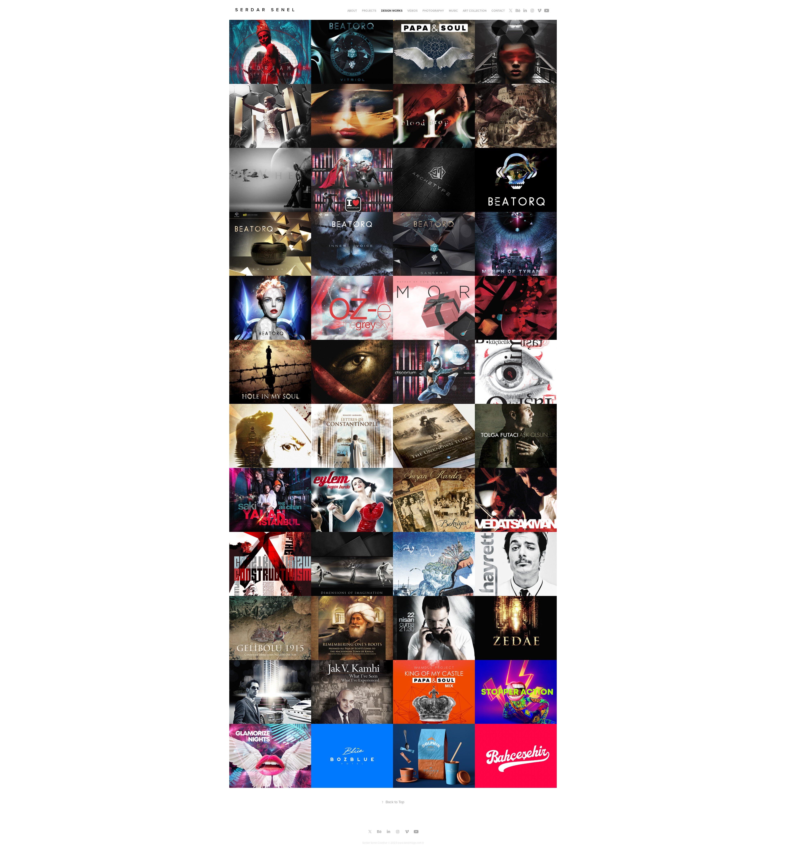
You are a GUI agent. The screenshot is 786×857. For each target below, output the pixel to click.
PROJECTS (369, 11)
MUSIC (453, 11)
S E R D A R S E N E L (264, 9)
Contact (498, 11)
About (352, 11)
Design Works (391, 11)
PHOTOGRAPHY (433, 11)
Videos (412, 11)
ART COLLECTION (475, 11)
